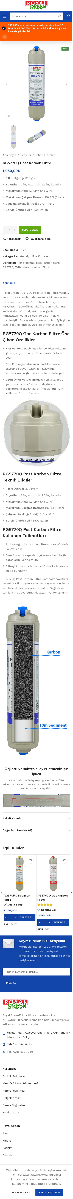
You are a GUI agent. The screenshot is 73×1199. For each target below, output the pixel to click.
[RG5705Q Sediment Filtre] (19, 873)
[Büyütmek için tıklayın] (9, 116)
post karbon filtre (48, 262)
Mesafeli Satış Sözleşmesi (20, 1083)
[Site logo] (36, 5)
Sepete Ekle (30, 230)
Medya (7, 1140)
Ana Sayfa (9, 155)
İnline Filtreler (45, 155)
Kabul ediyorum (49, 1192)
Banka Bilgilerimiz (15, 1105)
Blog (6, 1133)
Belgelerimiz (11, 1098)
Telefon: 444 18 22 (19, 1044)
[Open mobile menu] (4, 16)
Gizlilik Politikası (14, 1076)
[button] (6, 83)
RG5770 (8, 267)
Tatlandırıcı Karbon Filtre (32, 267)
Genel (24, 256)
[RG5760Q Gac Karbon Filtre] (53, 873)
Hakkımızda (11, 1112)
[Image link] (15, 1004)
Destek (7, 1155)
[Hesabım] (68, 16)
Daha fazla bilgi (21, 1192)
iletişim (8, 1148)
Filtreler (25, 155)
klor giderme (25, 262)
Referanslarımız (14, 1090)
